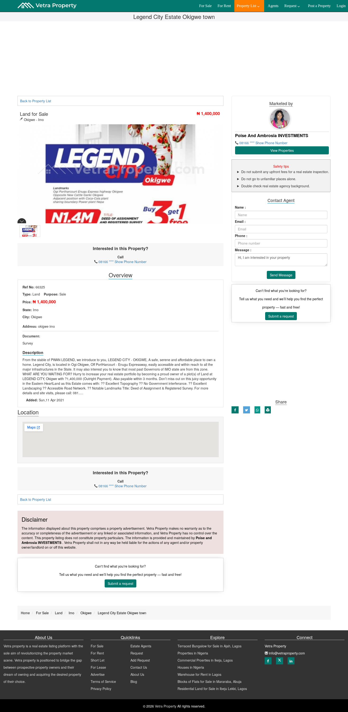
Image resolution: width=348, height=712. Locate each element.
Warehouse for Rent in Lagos (199, 674)
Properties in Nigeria (193, 653)
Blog (133, 681)
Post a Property (319, 6)
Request (136, 653)
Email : (240, 221)
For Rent (97, 653)
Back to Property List (35, 101)
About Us (137, 674)
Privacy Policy (101, 688)
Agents (273, 6)
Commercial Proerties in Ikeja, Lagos (205, 660)
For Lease (98, 667)
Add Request (140, 660)
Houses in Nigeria (191, 667)
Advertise (98, 674)
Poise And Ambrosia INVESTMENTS (271, 135)
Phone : (241, 235)
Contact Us (138, 667)
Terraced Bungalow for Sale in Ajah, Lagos (209, 646)
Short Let (97, 660)
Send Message (281, 275)
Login (341, 6)
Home (25, 612)
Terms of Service (103, 681)
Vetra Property (165, 706)
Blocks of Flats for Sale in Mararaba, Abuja (209, 681)
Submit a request (120, 583)
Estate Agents (140, 646)
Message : (243, 249)
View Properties (282, 150)
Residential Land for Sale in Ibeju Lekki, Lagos (212, 688)
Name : (240, 207)
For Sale (97, 646)
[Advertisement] (174, 60)
